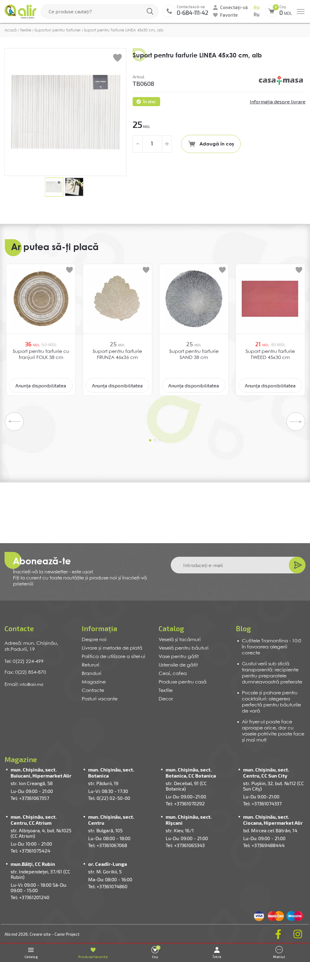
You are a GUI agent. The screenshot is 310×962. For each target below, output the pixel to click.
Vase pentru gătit (179, 656)
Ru (256, 14)
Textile (166, 690)
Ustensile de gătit (178, 665)
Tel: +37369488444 (264, 845)
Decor (166, 699)
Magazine (94, 682)
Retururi (90, 665)
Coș (156, 952)
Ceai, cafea (173, 673)
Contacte (93, 690)
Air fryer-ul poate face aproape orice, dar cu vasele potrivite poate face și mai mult (273, 731)
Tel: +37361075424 (30, 850)
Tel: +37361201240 (30, 897)
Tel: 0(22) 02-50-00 (109, 798)
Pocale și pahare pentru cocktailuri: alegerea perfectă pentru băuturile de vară (271, 702)
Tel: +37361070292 (185, 803)
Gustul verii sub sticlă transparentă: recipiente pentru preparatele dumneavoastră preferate (272, 673)
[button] (150, 440)
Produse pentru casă (182, 682)
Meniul (279, 957)
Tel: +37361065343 (185, 845)
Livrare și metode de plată (112, 648)
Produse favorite (92, 957)
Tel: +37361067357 (30, 798)
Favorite (229, 15)
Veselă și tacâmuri (180, 640)
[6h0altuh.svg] (281, 80)
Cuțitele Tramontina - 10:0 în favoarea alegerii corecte (271, 647)
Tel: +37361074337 (262, 803)
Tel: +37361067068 (107, 845)
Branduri (91, 673)
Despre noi (94, 640)
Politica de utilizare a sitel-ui (113, 656)
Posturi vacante (99, 699)
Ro (256, 8)
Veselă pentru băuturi (184, 648)
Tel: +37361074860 (107, 886)
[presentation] (14, 421)
